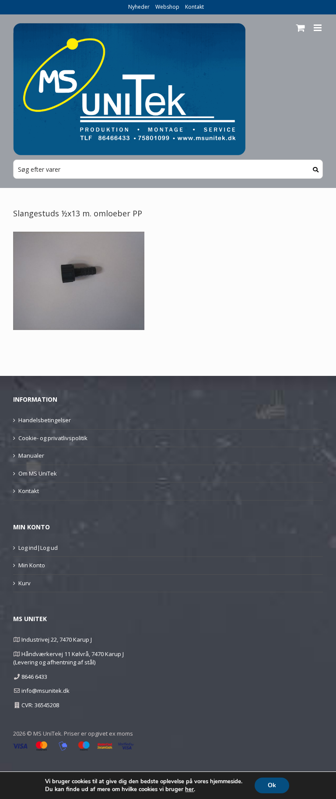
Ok (272, 785)
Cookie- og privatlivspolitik (53, 438)
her (189, 789)
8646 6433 (34, 677)
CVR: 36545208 (40, 705)
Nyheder (139, 6)
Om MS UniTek (37, 473)
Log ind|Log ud (38, 548)
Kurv (24, 583)
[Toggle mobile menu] (318, 27)
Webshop (167, 6)
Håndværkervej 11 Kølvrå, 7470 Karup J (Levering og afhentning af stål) (68, 658)
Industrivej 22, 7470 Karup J (56, 639)
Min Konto (31, 565)
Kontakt (194, 6)
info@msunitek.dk (45, 691)
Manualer (31, 455)
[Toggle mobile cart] (300, 27)
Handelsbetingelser (44, 420)
